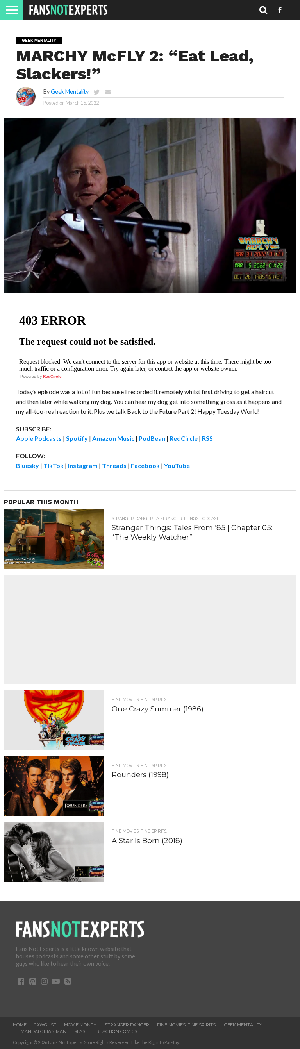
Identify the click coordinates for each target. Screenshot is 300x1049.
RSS (207, 438)
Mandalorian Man (43, 1031)
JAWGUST (45, 1025)
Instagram (83, 465)
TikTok (53, 465)
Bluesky (27, 465)
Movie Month (80, 1025)
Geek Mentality (70, 91)
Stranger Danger (127, 1025)
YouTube (177, 465)
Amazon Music (113, 438)
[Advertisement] (150, 629)
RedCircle (52, 376)
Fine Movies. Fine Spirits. (186, 1025)
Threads (114, 465)
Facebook (145, 465)
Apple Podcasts (39, 438)
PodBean (152, 438)
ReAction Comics (116, 1031)
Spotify (77, 438)
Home (20, 1025)
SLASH (81, 1031)
